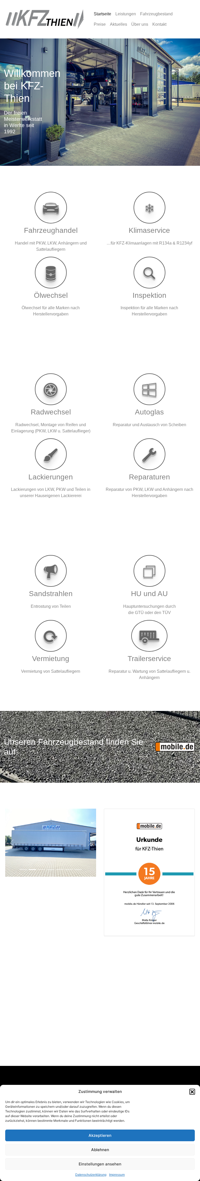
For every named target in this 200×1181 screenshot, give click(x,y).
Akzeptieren (100, 1135)
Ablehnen (100, 1149)
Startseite (102, 14)
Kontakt (159, 24)
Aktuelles (118, 24)
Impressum (117, 1175)
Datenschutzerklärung (91, 1175)
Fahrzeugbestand (156, 14)
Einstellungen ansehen (100, 1164)
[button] (192, 1091)
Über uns (139, 24)
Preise (100, 24)
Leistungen (125, 14)
